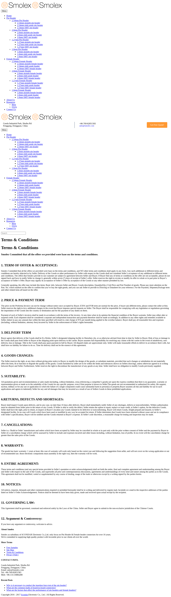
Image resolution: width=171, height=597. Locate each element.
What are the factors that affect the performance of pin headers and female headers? (41, 590)
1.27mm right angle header (28, 85)
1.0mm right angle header (28, 95)
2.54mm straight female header (30, 64)
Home (9, 16)
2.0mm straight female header (29, 73)
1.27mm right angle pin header (30, 44)
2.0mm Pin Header (20, 30)
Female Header (12, 59)
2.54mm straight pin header (28, 23)
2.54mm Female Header (22, 61)
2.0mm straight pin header (28, 32)
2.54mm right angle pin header (30, 25)
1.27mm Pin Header (20, 40)
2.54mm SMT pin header (27, 28)
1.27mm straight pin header (28, 42)
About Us (10, 100)
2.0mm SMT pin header (27, 37)
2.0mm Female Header (21, 71)
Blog (14, 104)
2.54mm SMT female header (29, 68)
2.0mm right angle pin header (29, 35)
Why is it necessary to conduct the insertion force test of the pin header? (36, 585)
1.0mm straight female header (29, 92)
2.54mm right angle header (28, 66)
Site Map (10, 550)
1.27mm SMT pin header (27, 47)
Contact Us (11, 109)
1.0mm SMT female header (28, 97)
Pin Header (11, 18)
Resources (10, 102)
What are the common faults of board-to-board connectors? (31, 588)
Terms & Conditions (15, 552)
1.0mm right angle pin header (29, 54)
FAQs (14, 107)
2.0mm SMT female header (28, 78)
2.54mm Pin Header (20, 20)
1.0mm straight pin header (28, 52)
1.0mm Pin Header (20, 49)
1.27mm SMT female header (29, 88)
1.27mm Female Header (22, 80)
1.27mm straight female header (30, 83)
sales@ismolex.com (86, 126)
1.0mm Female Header (21, 90)
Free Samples (12, 547)
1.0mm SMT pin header (27, 56)
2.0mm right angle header (28, 76)
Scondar (24, 595)
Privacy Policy (12, 555)
